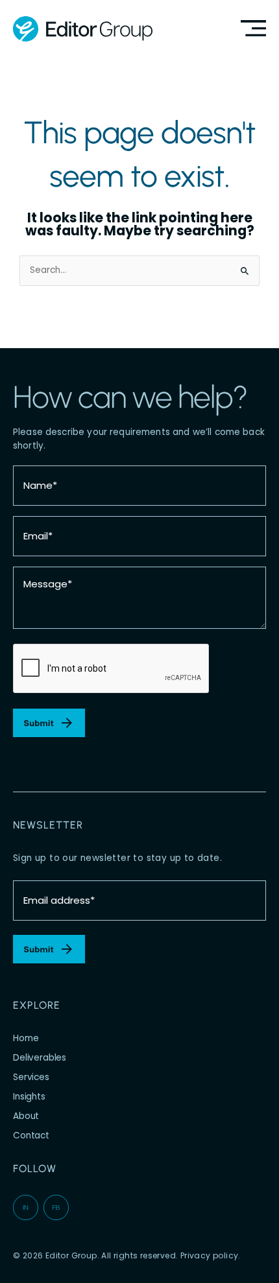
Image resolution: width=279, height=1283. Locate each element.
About (26, 1116)
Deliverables (39, 1058)
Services (31, 1077)
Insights (29, 1096)
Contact (31, 1135)
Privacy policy (209, 1255)
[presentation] (111, 669)
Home (25, 1038)
